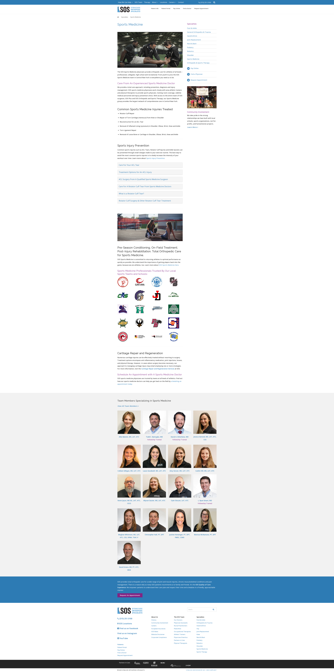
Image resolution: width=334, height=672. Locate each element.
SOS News (154, 632)
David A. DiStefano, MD (179, 437)
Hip (198, 629)
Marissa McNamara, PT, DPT (205, 535)
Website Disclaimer (158, 634)
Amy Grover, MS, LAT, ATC (180, 471)
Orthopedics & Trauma (204, 623)
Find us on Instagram (127, 633)
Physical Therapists (180, 643)
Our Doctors (178, 620)
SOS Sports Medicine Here (169, 265)
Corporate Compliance (159, 637)
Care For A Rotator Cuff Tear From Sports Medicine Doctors (145, 186)
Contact (181, 2)
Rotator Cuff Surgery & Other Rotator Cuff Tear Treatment (145, 200)
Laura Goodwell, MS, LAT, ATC (154, 471)
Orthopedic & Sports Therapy (198, 63)
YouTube (123, 638)
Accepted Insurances (158, 629)
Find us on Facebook (128, 628)
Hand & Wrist (192, 36)
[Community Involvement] (202, 97)
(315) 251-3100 (205, 2)
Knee (198, 634)
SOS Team (138, 2)
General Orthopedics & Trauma (199, 32)
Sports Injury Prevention (155, 158)
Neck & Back (191, 44)
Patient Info (154, 8)
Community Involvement (159, 623)
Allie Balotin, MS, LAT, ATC (129, 437)
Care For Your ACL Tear (129, 165)
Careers (153, 626)
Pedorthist (177, 629)
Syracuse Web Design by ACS (195, 670)
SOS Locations (125, 623)
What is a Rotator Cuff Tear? (131, 193)
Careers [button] (172, 2)
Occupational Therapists (182, 632)
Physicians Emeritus (181, 637)
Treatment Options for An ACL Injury (135, 172)
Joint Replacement (194, 40)
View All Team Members (128, 406)
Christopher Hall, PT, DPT (154, 535)
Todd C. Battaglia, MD (154, 437)
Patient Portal (165, 8)
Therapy (147, 2)
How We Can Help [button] (125, 2)
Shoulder (190, 55)
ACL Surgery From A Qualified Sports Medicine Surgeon (143, 179)
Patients (120, 644)
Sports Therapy (202, 652)
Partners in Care (179, 640)
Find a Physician (196, 74)
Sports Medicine (193, 59)
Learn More (192, 127)
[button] (214, 2)
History (153, 620)
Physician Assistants (181, 623)
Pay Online (176, 8)
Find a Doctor (187, 8)
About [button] (154, 2)
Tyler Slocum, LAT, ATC (179, 500)
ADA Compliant (211, 670)
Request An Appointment (130, 595)
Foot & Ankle (192, 28)
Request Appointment (201, 8)
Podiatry (190, 47)
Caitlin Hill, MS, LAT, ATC (204, 471)
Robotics (190, 51)
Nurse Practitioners (180, 626)
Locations (163, 2)
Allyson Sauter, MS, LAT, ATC (154, 500)
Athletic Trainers (179, 634)
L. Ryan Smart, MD (205, 500)
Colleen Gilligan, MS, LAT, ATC (129, 471)
